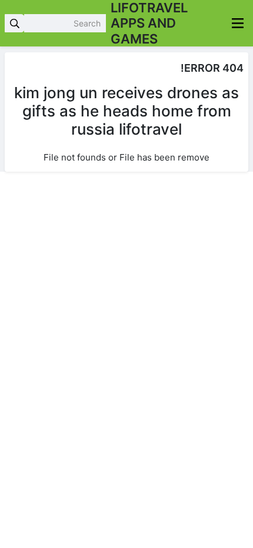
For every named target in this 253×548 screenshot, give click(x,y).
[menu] (238, 23)
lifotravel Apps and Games (149, 23)
